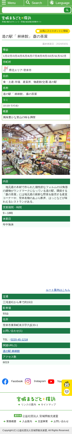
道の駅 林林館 (11, 351)
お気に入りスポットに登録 (54, 31)
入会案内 (27, 421)
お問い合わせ (61, 421)
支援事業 (43, 421)
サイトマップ (48, 404)
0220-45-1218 (19, 339)
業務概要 (11, 421)
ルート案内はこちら (58, 289)
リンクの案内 (28, 404)
